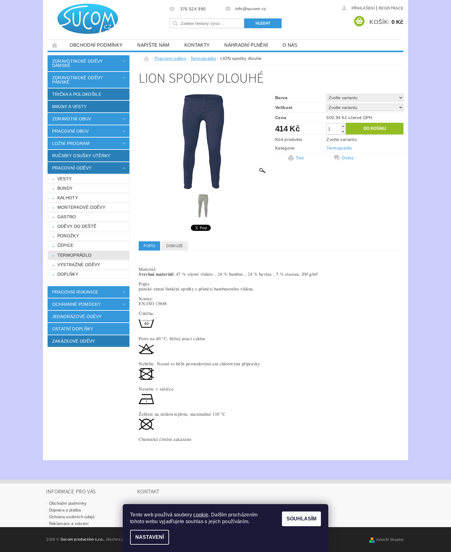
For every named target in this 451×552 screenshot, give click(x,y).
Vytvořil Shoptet (389, 540)
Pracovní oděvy (71, 167)
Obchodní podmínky (96, 45)
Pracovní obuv (70, 131)
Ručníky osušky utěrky (81, 155)
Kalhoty (67, 197)
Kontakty (197, 45)
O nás (290, 45)
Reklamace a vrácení (69, 523)
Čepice (65, 245)
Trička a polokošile (76, 94)
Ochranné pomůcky (76, 304)
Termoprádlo (74, 255)
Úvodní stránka (55, 45)
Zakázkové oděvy (73, 341)
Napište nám (153, 45)
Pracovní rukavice (75, 292)
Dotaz (348, 157)
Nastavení (149, 537)
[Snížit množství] (343, 131)
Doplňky (67, 274)
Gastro (66, 216)
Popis (149, 246)
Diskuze (174, 246)
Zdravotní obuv (71, 118)
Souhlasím (301, 518)
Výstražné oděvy (78, 264)
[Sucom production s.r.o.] (84, 18)
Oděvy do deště (76, 226)
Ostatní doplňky (72, 328)
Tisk (300, 157)
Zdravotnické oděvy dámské (77, 63)
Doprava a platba (65, 510)
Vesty (64, 178)
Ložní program (71, 143)
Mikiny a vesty (69, 106)
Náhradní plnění (246, 45)
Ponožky (68, 235)
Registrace (391, 8)
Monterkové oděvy (81, 207)
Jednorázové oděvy (77, 316)
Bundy (65, 188)
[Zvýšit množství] (343, 126)
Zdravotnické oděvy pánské (77, 79)
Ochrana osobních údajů (71, 517)
